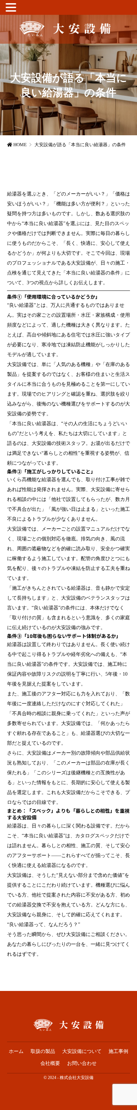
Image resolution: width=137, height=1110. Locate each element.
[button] (12, 8)
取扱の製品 (43, 1051)
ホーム (16, 1051)
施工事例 (118, 1051)
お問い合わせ (82, 1063)
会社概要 (50, 1063)
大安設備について (82, 1051)
